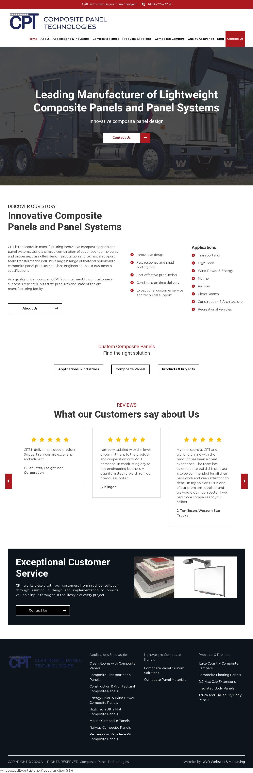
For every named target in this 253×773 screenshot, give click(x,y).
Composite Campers (170, 39)
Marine (203, 278)
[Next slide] (244, 481)
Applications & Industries (71, 39)
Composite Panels (106, 39)
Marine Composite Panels (109, 721)
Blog (220, 39)
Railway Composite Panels (110, 727)
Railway (204, 286)
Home (33, 39)
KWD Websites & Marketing (223, 762)
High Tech (206, 263)
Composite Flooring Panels (219, 675)
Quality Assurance (201, 39)
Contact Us (235, 39)
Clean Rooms (208, 294)
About (45, 39)
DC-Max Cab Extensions (217, 682)
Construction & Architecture (220, 302)
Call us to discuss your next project (126, 4)
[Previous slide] (8, 481)
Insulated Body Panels (216, 688)
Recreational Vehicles (215, 309)
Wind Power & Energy (215, 271)
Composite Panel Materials (165, 680)
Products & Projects (137, 39)
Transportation (209, 255)
